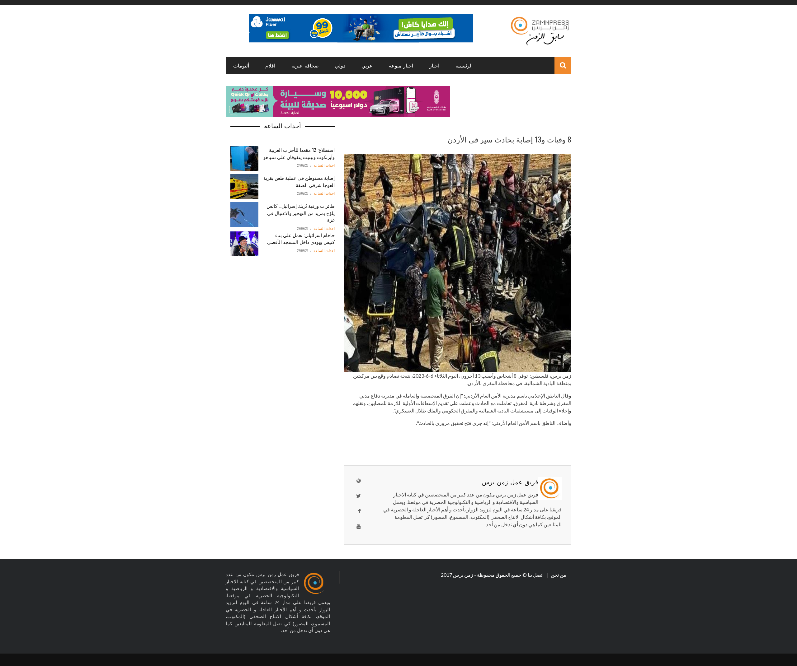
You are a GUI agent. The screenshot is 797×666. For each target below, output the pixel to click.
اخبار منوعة (401, 65)
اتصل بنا (536, 575)
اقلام (270, 65)
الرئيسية (464, 65)
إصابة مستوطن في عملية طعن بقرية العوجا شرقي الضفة (299, 181)
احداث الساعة (324, 165)
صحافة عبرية (305, 65)
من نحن (558, 575)
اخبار (434, 65)
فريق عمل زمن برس (510, 481)
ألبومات (241, 65)
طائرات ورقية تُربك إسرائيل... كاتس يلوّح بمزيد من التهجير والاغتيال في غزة (300, 212)
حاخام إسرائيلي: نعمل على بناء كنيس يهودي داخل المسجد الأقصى (301, 238)
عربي (367, 65)
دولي (340, 65)
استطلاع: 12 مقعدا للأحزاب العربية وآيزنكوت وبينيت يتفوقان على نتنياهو (299, 153)
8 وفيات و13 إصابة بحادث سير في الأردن (509, 139)
